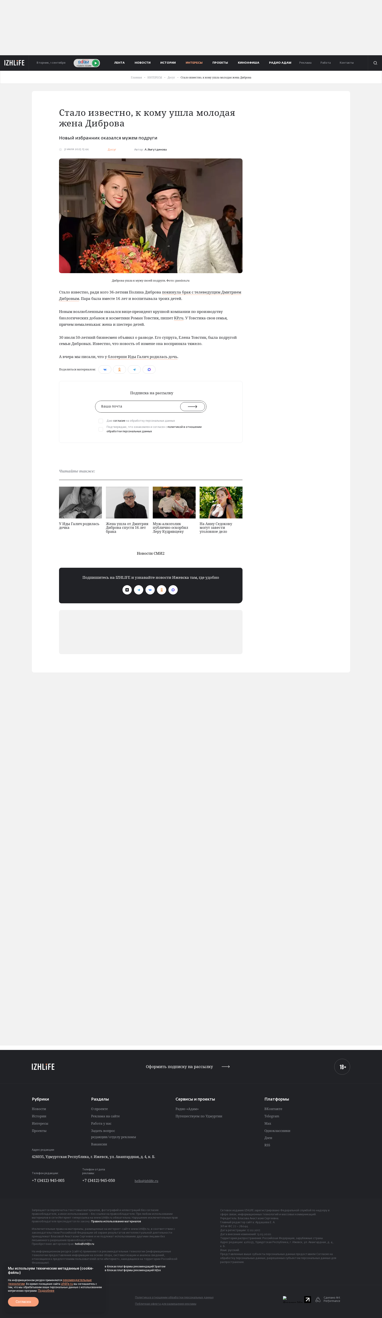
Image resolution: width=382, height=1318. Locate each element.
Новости (39, 1109)
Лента (119, 62)
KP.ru (178, 317)
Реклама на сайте (105, 1116)
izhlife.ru (67, 1284)
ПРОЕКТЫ (220, 62)
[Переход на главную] (14, 63)
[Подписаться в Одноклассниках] (161, 589)
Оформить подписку (179, 1066)
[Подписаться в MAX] (173, 589)
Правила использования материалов (116, 1221)
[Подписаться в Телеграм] (138, 589)
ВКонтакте (273, 1109)
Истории (39, 1116)
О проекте (99, 1109)
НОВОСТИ (143, 62)
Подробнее (46, 1290)
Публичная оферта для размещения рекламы (165, 1304)
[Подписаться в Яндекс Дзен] (127, 589)
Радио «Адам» (187, 1109)
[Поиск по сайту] (375, 63)
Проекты (39, 1130)
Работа (325, 62)
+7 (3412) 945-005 (48, 1180)
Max (267, 1123)
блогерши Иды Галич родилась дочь (142, 356)
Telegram (271, 1116)
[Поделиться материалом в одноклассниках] (119, 369)
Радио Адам (280, 62)
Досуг (112, 149)
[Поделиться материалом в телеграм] (134, 369)
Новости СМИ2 (151, 553)
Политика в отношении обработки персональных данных (174, 1297)
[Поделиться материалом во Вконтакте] (104, 369)
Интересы (40, 1123)
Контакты (347, 62)
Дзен (268, 1137)
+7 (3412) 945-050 (98, 1180)
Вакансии (99, 1144)
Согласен (23, 1302)
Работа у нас (101, 1123)
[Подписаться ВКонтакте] (150, 589)
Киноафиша (248, 62)
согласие (119, 421)
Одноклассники (277, 1130)
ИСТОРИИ (168, 62)
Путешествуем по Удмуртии (199, 1116)
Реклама (305, 62)
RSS (267, 1145)
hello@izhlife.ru (146, 1181)
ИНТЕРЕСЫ (194, 62)
